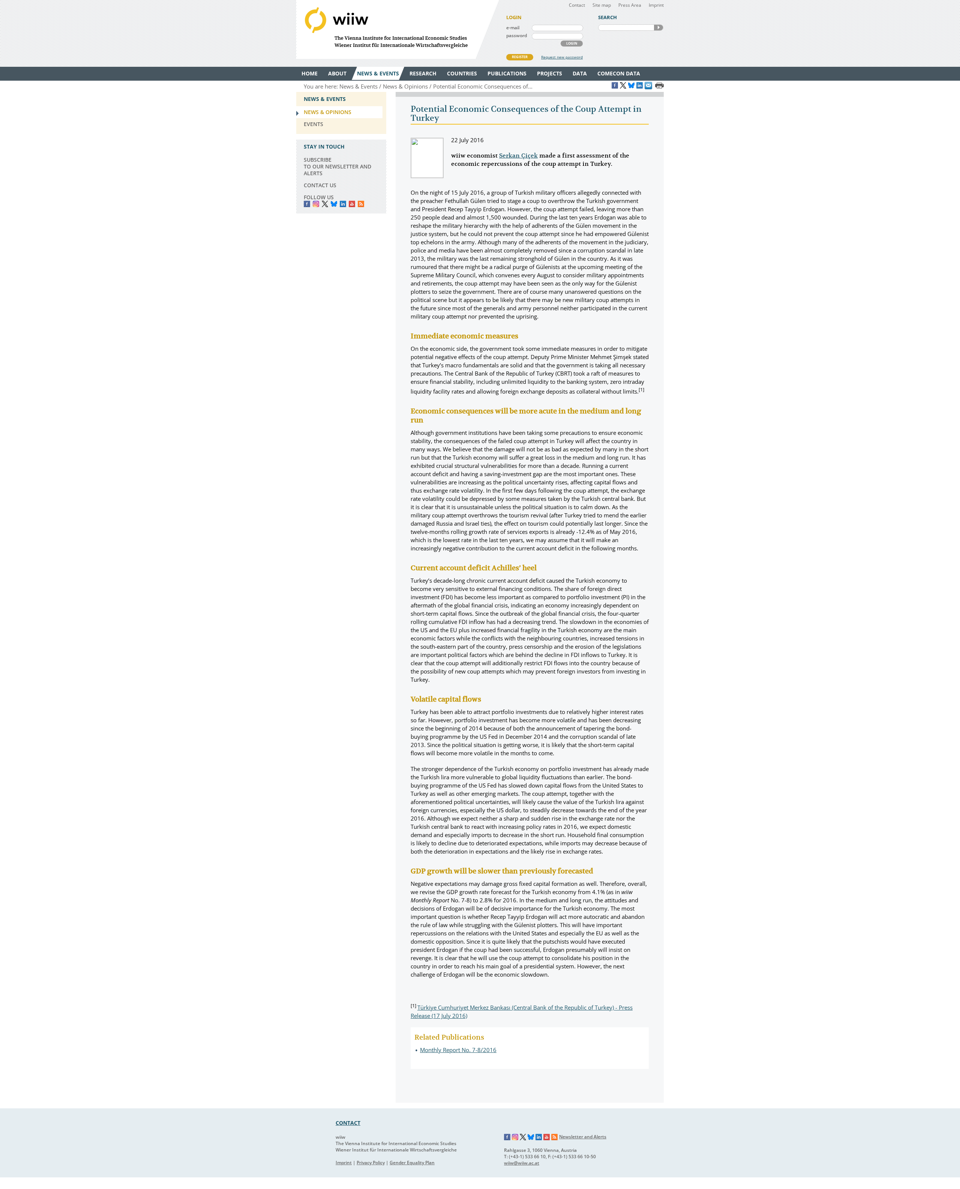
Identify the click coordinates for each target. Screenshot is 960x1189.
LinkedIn (343, 204)
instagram (316, 204)
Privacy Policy (371, 1162)
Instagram (515, 1137)
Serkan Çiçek (518, 155)
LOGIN (571, 43)
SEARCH (658, 27)
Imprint (656, 5)
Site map (601, 5)
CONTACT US (320, 185)
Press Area (629, 5)
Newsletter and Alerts (582, 1136)
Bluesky (334, 204)
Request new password (562, 57)
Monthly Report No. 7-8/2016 (458, 1050)
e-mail (512, 27)
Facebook (307, 204)
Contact (577, 5)
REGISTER (520, 56)
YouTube (352, 204)
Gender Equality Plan (412, 1162)
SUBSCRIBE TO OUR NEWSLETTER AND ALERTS (337, 166)
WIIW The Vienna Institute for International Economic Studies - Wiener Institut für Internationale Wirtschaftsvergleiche (397, 29)
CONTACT (348, 1122)
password (516, 35)
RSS (361, 204)
